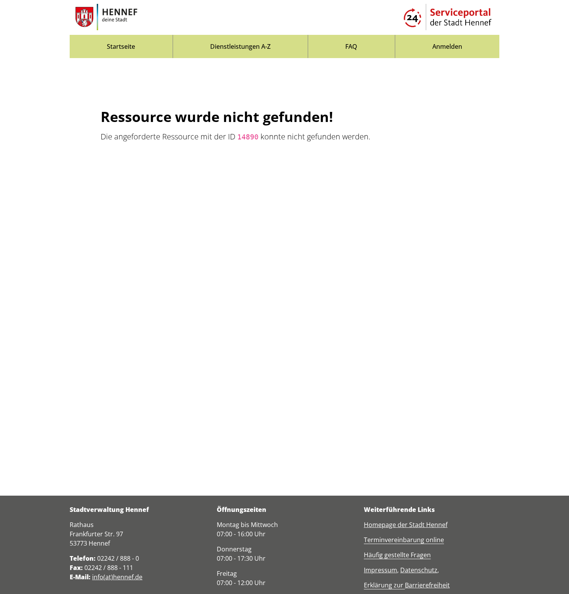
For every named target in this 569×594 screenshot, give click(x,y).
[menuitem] (121, 46)
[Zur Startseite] (106, 17)
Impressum (380, 570)
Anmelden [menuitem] (447, 46)
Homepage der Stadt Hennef (405, 524)
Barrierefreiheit (427, 585)
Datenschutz (418, 570)
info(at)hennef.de (117, 577)
